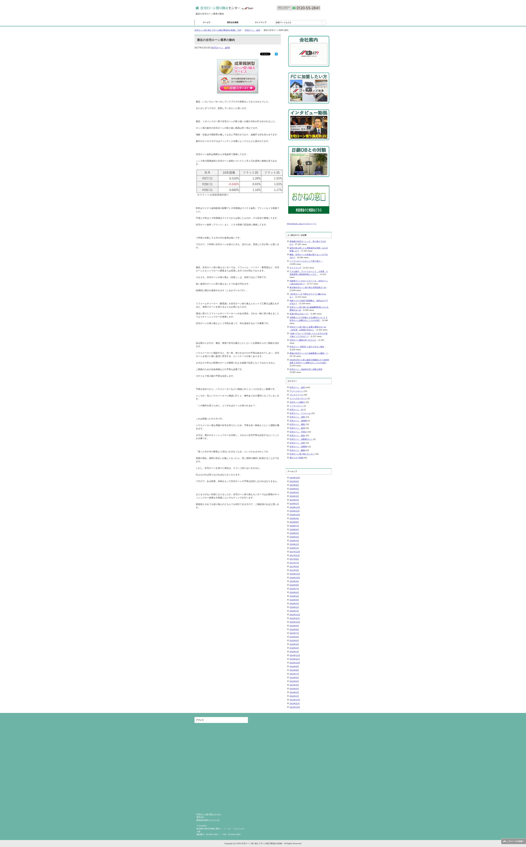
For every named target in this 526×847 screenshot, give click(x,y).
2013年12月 (295, 700)
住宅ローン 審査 (297, 424)
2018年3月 (294, 541)
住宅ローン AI (296, 409)
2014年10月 (295, 663)
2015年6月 (294, 637)
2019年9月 (294, 481)
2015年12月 (295, 615)
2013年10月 (295, 707)
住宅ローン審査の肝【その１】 (303, 340)
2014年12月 (295, 655)
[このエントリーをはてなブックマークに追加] (276, 54)
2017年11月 (295, 555)
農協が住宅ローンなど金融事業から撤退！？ (309, 353)
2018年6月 (294, 529)
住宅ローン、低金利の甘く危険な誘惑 (306, 369)
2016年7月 (294, 589)
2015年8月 (294, 629)
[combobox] (300, 22)
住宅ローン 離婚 (297, 450)
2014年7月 (294, 674)
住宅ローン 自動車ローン (301, 439)
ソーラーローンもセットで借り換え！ (306, 261)
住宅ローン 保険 (297, 417)
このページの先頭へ (515, 841)
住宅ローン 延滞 (297, 428)
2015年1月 (294, 652)
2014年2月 (294, 692)
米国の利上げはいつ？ (299, 314)
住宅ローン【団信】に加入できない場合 (307, 347)
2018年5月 (294, 533)
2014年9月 (294, 666)
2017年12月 (295, 552)
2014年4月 (294, 685)
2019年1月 (294, 504)
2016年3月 (294, 603)
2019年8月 (294, 485)
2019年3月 (294, 496)
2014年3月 (294, 689)
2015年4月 (294, 644)
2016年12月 (295, 574)
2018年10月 (295, 515)
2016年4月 (294, 600)
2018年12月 (295, 507)
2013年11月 (295, 703)
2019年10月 (295, 478)
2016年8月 (294, 585)
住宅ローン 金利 (220, 47)
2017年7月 (294, 563)
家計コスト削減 (296, 458)
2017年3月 (294, 570)
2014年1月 (294, 696)
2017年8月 (294, 559)
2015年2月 (294, 648)
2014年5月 (294, 681)
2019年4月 (294, 492)
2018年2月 (294, 544)
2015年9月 (294, 626)
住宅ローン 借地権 (298, 421)
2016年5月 (294, 596)
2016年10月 (295, 578)
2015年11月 (295, 618)
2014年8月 (294, 670)
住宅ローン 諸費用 (298, 447)
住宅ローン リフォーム (300, 413)
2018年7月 (294, 526)
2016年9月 (294, 581)
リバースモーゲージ (298, 398)
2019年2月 (294, 500)
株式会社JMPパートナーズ (207, 820)
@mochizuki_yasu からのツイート (302, 224)
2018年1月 (294, 548)
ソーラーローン (296, 406)
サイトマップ (260, 22)
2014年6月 (294, 677)
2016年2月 (294, 607)
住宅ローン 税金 (297, 435)
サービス (207, 22)
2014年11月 (295, 659)
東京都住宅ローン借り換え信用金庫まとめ (308, 287)
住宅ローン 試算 (297, 443)
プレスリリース (296, 395)
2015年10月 (295, 622)
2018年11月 (295, 511)
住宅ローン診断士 (297, 402)
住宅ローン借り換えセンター (302, 454)
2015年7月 (294, 633)
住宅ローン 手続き (298, 432)
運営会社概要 (232, 22)
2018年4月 (294, 537)
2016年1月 (294, 611)
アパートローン (296, 391)
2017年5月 (294, 566)
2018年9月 (294, 518)
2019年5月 (294, 489)
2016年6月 (294, 592)
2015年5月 (294, 640)
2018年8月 (294, 522)
